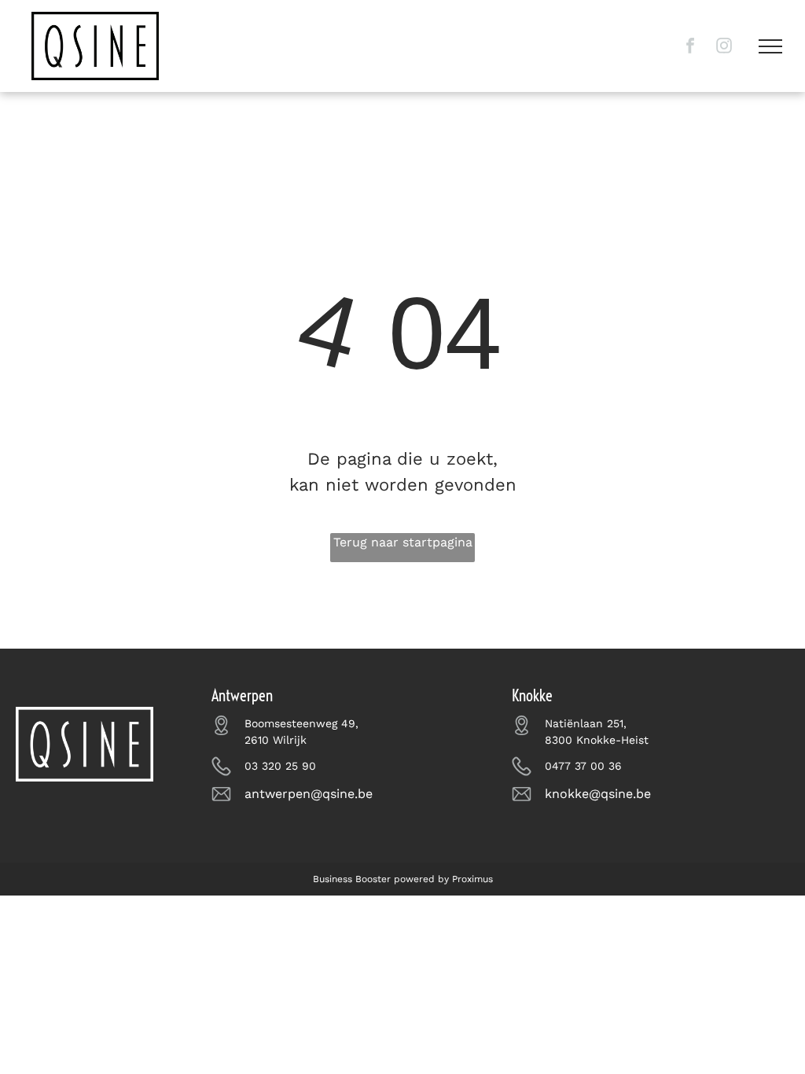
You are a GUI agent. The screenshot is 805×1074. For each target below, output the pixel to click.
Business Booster (352, 879)
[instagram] (724, 47)
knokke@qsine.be (598, 793)
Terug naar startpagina (402, 542)
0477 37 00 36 (583, 766)
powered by (421, 879)
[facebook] (690, 47)
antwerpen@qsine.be (308, 793)
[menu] (770, 46)
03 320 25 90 (280, 766)
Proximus (472, 879)
